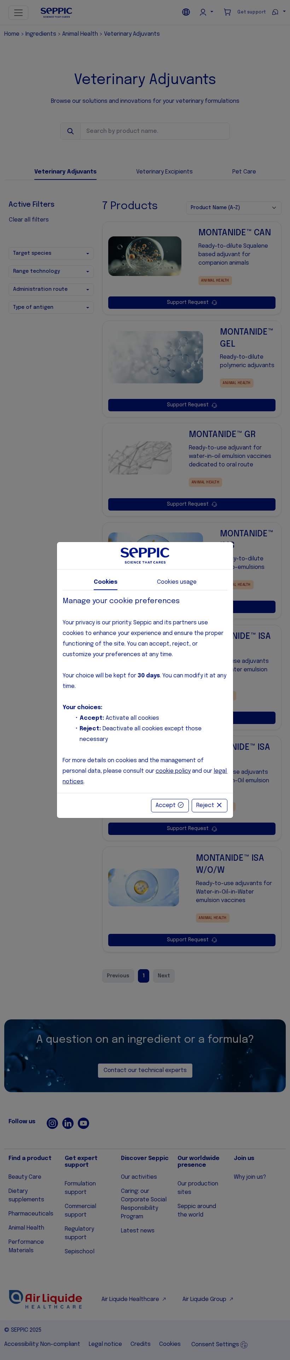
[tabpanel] (145, 691)
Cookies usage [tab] (177, 582)
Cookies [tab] (105, 582)
